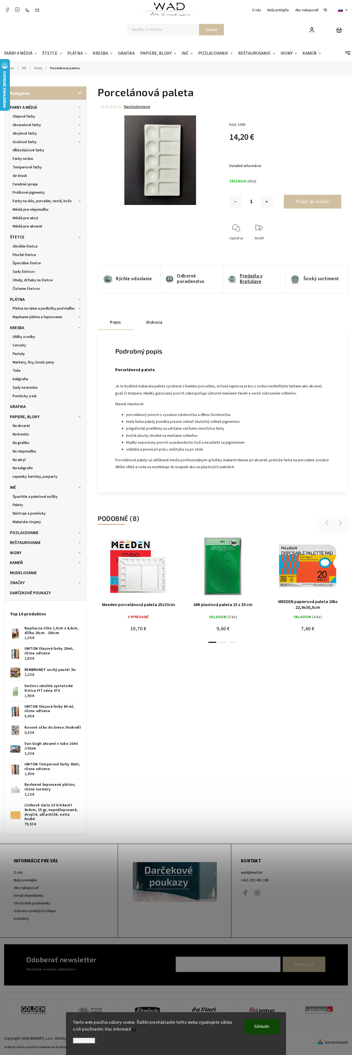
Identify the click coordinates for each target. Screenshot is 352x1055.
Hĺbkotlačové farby (28, 150)
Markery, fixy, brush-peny (33, 362)
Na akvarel (21, 426)
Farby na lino (23, 159)
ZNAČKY (17, 583)
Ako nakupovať (306, 10)
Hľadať (212, 29)
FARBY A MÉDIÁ (23, 107)
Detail (138, 569)
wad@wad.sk (251, 872)
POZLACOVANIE (24, 533)
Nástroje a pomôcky (29, 513)
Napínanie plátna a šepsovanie (37, 317)
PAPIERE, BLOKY (25, 417)
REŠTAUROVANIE (25, 543)
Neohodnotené (137, 107)
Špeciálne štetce (27, 263)
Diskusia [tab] (154, 322)
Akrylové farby (25, 133)
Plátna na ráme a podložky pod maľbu (44, 308)
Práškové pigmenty (29, 192)
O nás (256, 10)
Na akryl (19, 460)
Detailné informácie (245, 166)
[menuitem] (22, 53)
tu (134, 1029)
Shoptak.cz (63, 1047)
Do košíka (210, 569)
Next (340, 523)
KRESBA (17, 328)
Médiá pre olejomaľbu (30, 209)
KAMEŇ (16, 563)
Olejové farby (24, 116)
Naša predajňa (278, 10)
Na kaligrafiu (23, 468)
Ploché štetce (24, 255)
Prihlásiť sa (304, 964)
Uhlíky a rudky (24, 337)
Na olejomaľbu (24, 451)
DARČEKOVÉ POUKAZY (30, 593)
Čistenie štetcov (26, 288)
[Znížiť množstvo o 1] (235, 202)
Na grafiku (21, 443)
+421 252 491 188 (255, 880)
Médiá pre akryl (25, 218)
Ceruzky (19, 345)
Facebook (7, 10)
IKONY (15, 553)
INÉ (13, 487)
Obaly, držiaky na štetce (33, 280)
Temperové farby (27, 167)
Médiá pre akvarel (27, 226)
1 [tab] (212, 642)
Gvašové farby (25, 142)
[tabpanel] (138, 586)
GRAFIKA (18, 407)
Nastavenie (84, 1041)
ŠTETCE (17, 237)
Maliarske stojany (27, 522)
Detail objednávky (28, 895)
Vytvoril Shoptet (336, 1042)
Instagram (17, 10)
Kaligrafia (20, 379)
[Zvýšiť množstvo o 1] (267, 202)
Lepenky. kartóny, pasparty (35, 476)
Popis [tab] (115, 322)
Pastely (19, 354)
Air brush (20, 176)
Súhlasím (261, 1026)
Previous (327, 523)
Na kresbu (21, 434)
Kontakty (21, 918)
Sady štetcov (24, 271)
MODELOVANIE (23, 573)
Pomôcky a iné (25, 396)
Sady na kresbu (25, 387)
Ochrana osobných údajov (35, 911)
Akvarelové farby (27, 125)
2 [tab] (223, 642)
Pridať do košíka (312, 201)
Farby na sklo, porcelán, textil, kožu (42, 201)
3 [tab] (233, 642)
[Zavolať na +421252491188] (28, 10)
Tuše (17, 370)
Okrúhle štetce (25, 246)
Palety (18, 505)
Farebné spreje (25, 184)
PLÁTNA (17, 299)
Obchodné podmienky (32, 903)
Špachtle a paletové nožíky (35, 496)
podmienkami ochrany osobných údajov (108, 969)
